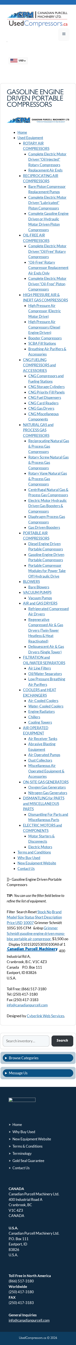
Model (12, 917)
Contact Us (26, 868)
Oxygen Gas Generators (47, 787)
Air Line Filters (39, 668)
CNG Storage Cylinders (46, 386)
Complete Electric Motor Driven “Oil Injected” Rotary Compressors (47, 159)
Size (21, 917)
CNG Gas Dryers (41, 408)
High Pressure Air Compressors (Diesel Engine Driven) (44, 327)
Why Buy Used (29, 857)
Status (29, 917)
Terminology (22, 1153)
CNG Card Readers (43, 403)
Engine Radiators (41, 711)
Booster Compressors (45, 338)
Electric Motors (40, 847)
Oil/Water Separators (45, 673)
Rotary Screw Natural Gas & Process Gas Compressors (48, 462)
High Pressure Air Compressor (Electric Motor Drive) (44, 311)
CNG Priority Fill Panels (46, 392)
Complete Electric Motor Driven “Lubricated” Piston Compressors (47, 202)
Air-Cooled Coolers (43, 700)
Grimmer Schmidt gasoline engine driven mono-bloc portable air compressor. (36, 933)
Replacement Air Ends (45, 170)
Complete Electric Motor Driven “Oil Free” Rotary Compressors (47, 251)
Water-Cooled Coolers (45, 706)
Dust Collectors (40, 760)
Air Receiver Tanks (42, 738)
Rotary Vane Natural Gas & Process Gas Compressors (47, 478)
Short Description (48, 917)
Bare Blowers (38, 587)
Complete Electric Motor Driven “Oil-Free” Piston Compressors (47, 283)
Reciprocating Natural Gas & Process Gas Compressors (48, 446)
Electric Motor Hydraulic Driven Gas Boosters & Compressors (47, 506)
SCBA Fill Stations (42, 343)
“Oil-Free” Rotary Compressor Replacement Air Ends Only (48, 267)
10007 (28, 922)
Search (62, 1041)
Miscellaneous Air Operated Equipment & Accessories (46, 771)
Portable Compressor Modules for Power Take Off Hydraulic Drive (47, 570)
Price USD (15, 922)
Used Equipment (30, 137)
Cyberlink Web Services (45, 1016)
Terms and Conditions (34, 852)
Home (22, 132)
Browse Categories (23, 1058)
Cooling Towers (40, 722)
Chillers (34, 717)
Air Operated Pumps (44, 755)
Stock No (44, 912)
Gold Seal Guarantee (28, 1160)
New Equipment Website (37, 863)
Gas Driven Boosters (44, 527)
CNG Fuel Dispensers (44, 397)
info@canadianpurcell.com (27, 1005)
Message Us (18, 1073)
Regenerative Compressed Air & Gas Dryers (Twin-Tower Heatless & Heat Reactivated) (45, 630)
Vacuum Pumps (40, 598)
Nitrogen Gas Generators (47, 793)
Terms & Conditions (27, 1146)
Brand (57, 912)
